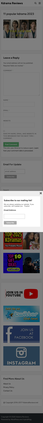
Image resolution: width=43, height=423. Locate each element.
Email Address (10, 210)
